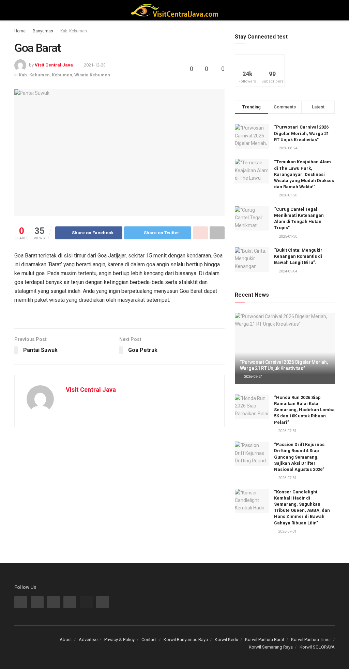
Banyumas (43, 31)
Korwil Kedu (226, 639)
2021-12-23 (95, 65)
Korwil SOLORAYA (317, 647)
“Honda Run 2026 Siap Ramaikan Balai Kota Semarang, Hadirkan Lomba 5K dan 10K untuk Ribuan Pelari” (304, 410)
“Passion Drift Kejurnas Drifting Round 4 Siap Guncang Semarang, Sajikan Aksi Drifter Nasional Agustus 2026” (299, 457)
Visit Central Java (54, 65)
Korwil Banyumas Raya (186, 639)
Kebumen (62, 74)
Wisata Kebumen (92, 74)
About (66, 639)
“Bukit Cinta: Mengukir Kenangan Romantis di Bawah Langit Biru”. (298, 256)
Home (20, 31)
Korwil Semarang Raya (271, 647)
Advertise (88, 639)
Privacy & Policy (119, 639)
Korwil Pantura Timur (311, 639)
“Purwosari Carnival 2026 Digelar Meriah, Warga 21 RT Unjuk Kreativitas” (301, 133)
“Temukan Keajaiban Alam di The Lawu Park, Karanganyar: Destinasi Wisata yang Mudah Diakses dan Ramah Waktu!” (304, 174)
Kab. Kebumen (73, 31)
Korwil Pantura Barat (264, 639)
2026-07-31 (287, 431)
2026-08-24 (252, 376)
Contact (149, 639)
